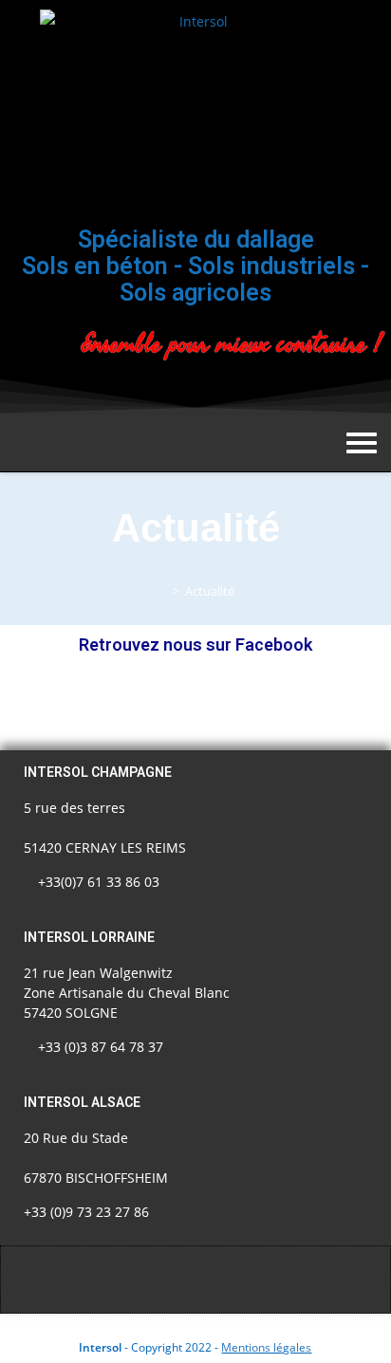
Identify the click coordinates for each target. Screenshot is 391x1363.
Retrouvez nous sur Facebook (195, 644)
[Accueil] (162, 590)
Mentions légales (266, 1347)
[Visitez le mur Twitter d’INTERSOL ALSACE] (159, 391)
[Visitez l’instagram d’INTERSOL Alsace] (220, 391)
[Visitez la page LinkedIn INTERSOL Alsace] (281, 391)
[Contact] (342, 391)
